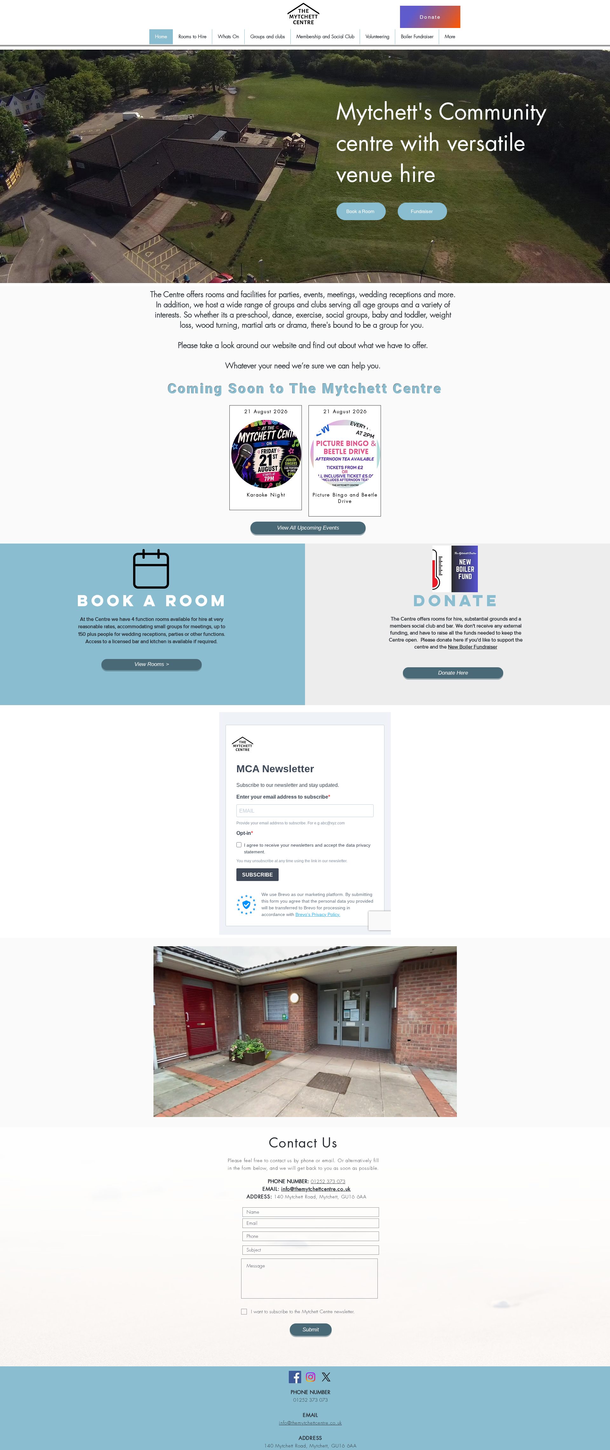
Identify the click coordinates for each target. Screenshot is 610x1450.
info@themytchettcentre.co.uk (316, 1189)
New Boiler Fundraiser (472, 646)
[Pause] (162, 1108)
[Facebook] (295, 1377)
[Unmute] (172, 1108)
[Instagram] (310, 1377)
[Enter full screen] (448, 1108)
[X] (326, 1377)
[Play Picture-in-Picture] (437, 1108)
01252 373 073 (328, 1181)
